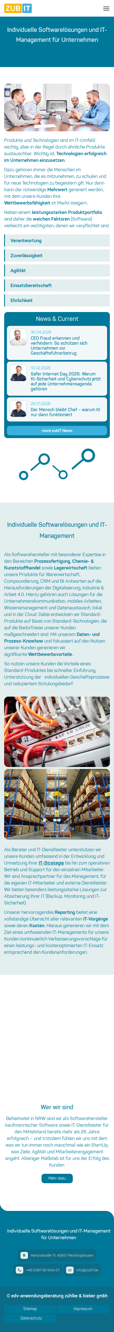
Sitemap (30, 1309)
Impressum (83, 1309)
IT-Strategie (51, 863)
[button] (106, 8)
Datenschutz (31, 1318)
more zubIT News (57, 430)
